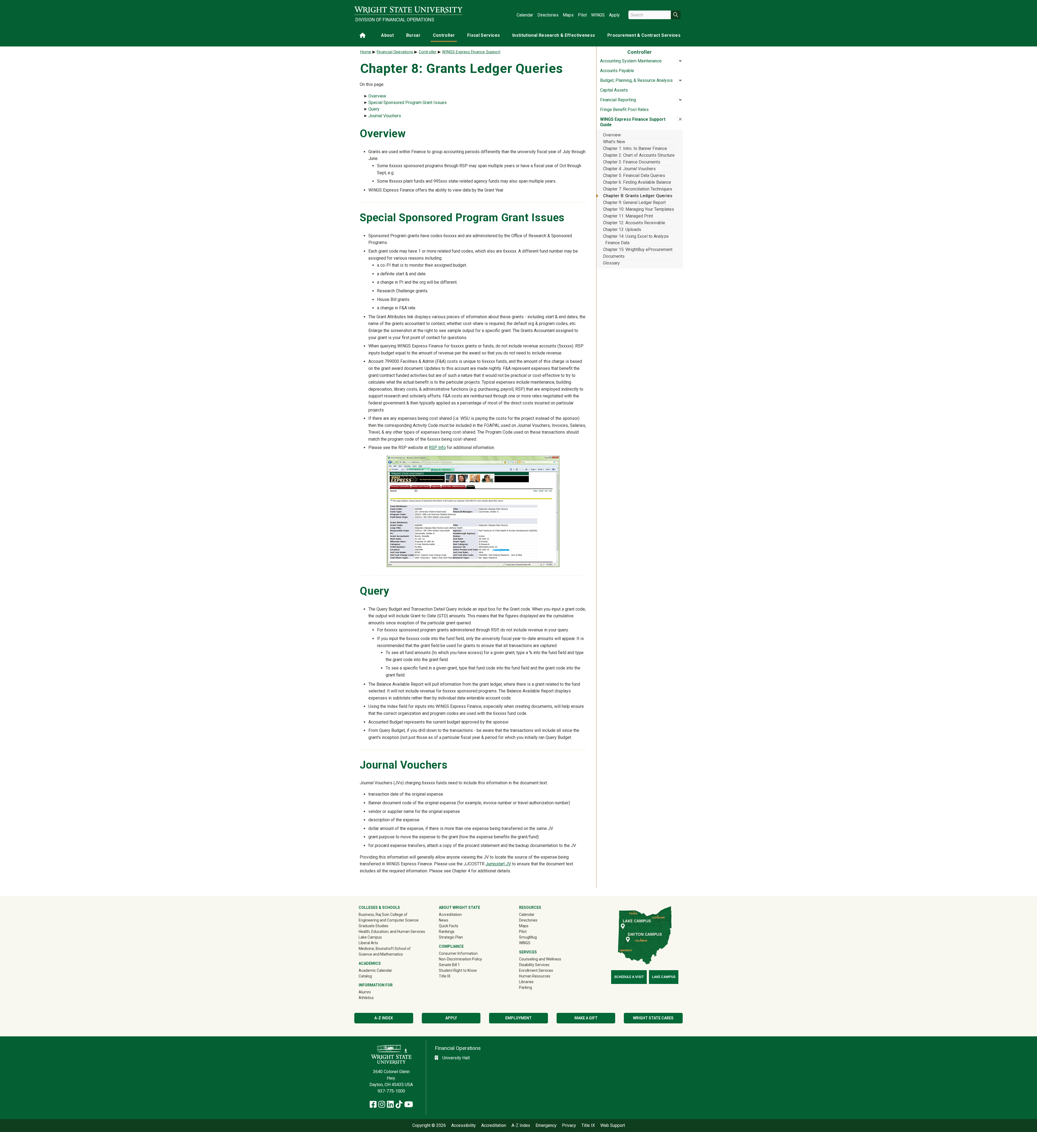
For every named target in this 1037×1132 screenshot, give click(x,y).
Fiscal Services (483, 35)
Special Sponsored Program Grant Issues (407, 102)
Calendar (525, 15)
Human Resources (534, 976)
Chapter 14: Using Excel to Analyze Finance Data (636, 239)
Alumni (372, 992)
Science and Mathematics (381, 954)
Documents (614, 256)
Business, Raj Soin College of (383, 914)
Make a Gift (586, 1018)
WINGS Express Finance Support (471, 52)
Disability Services (534, 965)
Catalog (365, 976)
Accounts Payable (617, 70)
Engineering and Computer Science (389, 920)
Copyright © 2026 (429, 1125)
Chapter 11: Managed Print (628, 216)
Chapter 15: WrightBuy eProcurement (637, 249)
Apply (614, 15)
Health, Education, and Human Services (392, 931)
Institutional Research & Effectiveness (553, 35)
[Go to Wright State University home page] (408, 10)
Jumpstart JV (498, 863)
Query (373, 109)
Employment (518, 1018)
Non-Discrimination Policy (460, 959)
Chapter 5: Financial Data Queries (634, 175)
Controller (444, 35)
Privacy (569, 1125)
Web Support (612, 1125)
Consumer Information (458, 953)
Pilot (582, 15)
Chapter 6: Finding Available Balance (637, 182)
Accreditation (450, 914)
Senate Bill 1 (449, 965)
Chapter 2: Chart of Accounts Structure (639, 155)
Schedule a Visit (629, 977)
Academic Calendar (375, 970)
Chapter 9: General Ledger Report (634, 202)
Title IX (444, 976)
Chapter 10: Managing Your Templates (638, 209)
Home (365, 52)
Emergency (546, 1125)
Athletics (374, 997)
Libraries (526, 982)
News (443, 920)
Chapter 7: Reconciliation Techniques (637, 189)
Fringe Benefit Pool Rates (624, 109)
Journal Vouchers (384, 115)
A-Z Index (383, 1018)
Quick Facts (448, 926)
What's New (614, 141)
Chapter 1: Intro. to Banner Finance (635, 148)
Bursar (413, 35)
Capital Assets (614, 90)
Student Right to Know (458, 970)
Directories (547, 15)
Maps (568, 15)
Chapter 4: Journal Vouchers (629, 168)
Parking (525, 987)
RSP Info (437, 447)
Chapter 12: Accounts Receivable (634, 222)
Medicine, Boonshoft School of (385, 948)
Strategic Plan (451, 937)
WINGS (598, 15)
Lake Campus (370, 937)
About (387, 35)
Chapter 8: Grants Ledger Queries (637, 195)
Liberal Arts (368, 943)
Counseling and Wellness (540, 959)
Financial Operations (395, 52)
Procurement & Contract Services (644, 35)
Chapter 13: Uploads (622, 229)
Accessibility (463, 1125)
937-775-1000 (391, 1091)
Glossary (611, 263)
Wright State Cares (653, 1018)
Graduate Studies (373, 926)
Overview (612, 135)
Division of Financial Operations (394, 19)
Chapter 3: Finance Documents (631, 162)
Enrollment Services (536, 970)
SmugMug (535, 937)
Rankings (446, 931)
